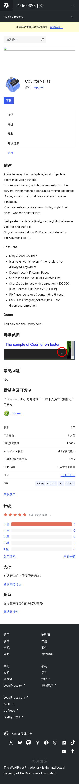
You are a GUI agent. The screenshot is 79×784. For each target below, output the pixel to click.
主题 (44, 641)
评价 (10, 124)
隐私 (7, 654)
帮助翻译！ (56, 27)
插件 (44, 647)
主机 (7, 647)
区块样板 (47, 654)
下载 (8, 100)
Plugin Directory (13, 16)
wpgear (39, 87)
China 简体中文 (22, 733)
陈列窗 (45, 634)
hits (61, 483)
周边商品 (49, 685)
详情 (10, 114)
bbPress (11, 710)
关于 (7, 634)
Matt (9, 704)
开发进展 (13, 143)
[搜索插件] (42, 39)
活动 (44, 672)
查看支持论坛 (12, 584)
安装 (10, 133)
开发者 (8, 679)
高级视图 (9, 494)
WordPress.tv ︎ (15, 685)
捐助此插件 (11, 611)
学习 (7, 666)
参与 (44, 666)
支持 (10, 153)
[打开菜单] (73, 5)
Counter (51, 483)
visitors (70, 483)
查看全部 (69, 556)
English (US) (68, 475)
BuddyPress (14, 717)
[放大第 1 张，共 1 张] (70, 345)
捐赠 (46, 679)
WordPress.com (16, 697)
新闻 (7, 641)
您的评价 (9, 556)
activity (40, 483)
